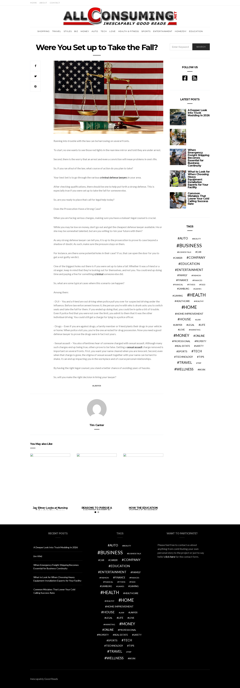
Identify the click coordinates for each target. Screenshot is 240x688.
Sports (146, 31)
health (198, 295)
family (183, 275)
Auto (95, 31)
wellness (184, 369)
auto (183, 238)
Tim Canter (96, 425)
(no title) (37, 556)
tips (201, 356)
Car (199, 252)
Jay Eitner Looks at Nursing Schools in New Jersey (50, 509)
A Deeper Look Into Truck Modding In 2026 (199, 113)
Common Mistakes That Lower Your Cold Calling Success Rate (198, 198)
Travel (56, 31)
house (185, 319)
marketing (195, 330)
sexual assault (134, 347)
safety (199, 346)
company (197, 257)
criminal (98, 273)
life (202, 324)
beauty (197, 238)
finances (197, 280)
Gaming (178, 295)
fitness (191, 284)
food (202, 284)
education (190, 264)
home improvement (189, 313)
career (178, 258)
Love (112, 31)
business (190, 245)
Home (33, 2)
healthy (199, 301)
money (182, 335)
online (200, 335)
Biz (76, 31)
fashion (197, 275)
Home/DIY (180, 31)
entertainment (190, 270)
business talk (184, 252)
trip (199, 363)
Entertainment (162, 31)
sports (182, 351)
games (198, 289)
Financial (178, 284)
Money (85, 31)
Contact (55, 2)
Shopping (43, 31)
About (43, 2)
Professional (181, 341)
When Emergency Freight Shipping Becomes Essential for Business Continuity (198, 157)
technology (184, 356)
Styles (68, 31)
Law (198, 320)
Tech (104, 31)
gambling (183, 288)
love (182, 329)
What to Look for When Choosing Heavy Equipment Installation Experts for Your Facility (199, 179)
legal (191, 324)
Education (196, 31)
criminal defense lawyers (113, 177)
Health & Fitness (128, 31)
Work (202, 369)
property (201, 341)
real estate (183, 346)
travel (185, 362)
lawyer (97, 385)
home (190, 307)
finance (183, 280)
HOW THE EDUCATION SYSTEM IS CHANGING (143, 509)
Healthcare (183, 301)
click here (169, 556)
